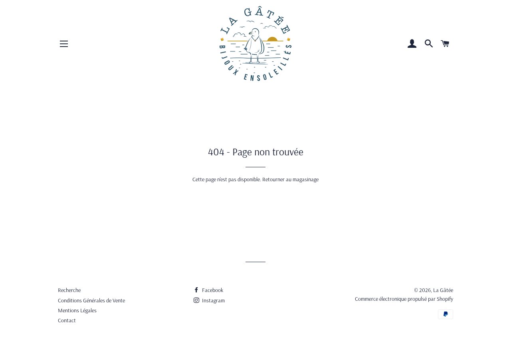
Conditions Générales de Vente (91, 300)
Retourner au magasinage (290, 179)
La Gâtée (443, 290)
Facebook (212, 290)
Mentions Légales (77, 310)
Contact (67, 320)
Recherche (69, 290)
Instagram (213, 300)
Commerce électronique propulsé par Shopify (404, 298)
